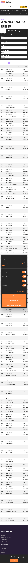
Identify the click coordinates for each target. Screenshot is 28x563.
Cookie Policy (4, 539)
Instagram (3, 550)
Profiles (24, 10)
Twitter (3, 552)
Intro (2, 13)
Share (2, 27)
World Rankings (15, 10)
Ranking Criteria (20, 13)
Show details (20, 291)
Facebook (3, 548)
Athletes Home (5, 10)
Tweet (6, 27)
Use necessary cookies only (14, 305)
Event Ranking (9, 13)
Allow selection (14, 300)
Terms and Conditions (6, 537)
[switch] (24, 276)
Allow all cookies (14, 295)
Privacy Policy (4, 541)
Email (10, 27)
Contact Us (4, 535)
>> (19, 63)
